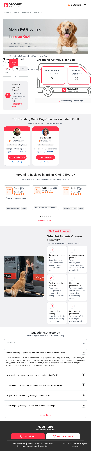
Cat (23, 69)
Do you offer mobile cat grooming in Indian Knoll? (28, 395)
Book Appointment (17, 157)
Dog (16, 69)
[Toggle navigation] (85, 5)
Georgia (15, 12)
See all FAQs (45, 415)
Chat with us (30, 436)
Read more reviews (45, 221)
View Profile (16, 162)
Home (6, 12)
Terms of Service (18, 444)
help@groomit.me (65, 436)
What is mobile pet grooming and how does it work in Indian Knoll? (35, 352)
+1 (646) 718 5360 (17, 105)
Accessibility (45, 446)
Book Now (13, 63)
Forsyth (25, 12)
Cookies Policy (47, 444)
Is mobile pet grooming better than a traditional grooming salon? (34, 385)
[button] (40, 216)
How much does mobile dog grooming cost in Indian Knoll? (32, 375)
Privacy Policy (33, 444)
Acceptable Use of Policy (27, 446)
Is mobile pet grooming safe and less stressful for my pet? (31, 405)
